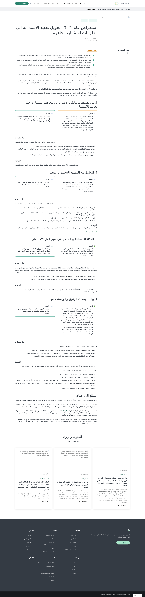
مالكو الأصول (73, 539)
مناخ (53, 539)
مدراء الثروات (73, 542)
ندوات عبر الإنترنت (26, 546)
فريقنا (75, 566)
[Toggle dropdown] (80, 3)
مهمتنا (60, 3)
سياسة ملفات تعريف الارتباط (47, 573)
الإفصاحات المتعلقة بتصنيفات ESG (46, 562)
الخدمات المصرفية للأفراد (70, 549)
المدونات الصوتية (27, 539)
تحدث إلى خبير (22, 3)
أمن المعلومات (50, 576)
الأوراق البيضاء (28, 542)
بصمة (52, 580)
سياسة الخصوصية (50, 569)
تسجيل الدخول (36, 3)
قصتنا (75, 562)
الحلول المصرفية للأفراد (48, 551)
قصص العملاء (28, 549)
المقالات (84, 20)
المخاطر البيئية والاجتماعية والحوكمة (49, 543)
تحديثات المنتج (93, 20)
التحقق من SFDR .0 (49, 3)
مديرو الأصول (73, 535)
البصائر (68, 3)
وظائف (74, 573)
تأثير (53, 548)
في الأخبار (74, 569)
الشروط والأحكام (50, 566)
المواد (29, 535)
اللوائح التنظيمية (50, 535)
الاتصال (31, 557)
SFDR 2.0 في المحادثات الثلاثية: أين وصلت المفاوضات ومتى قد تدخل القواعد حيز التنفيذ (72, 485)
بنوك (75, 546)
